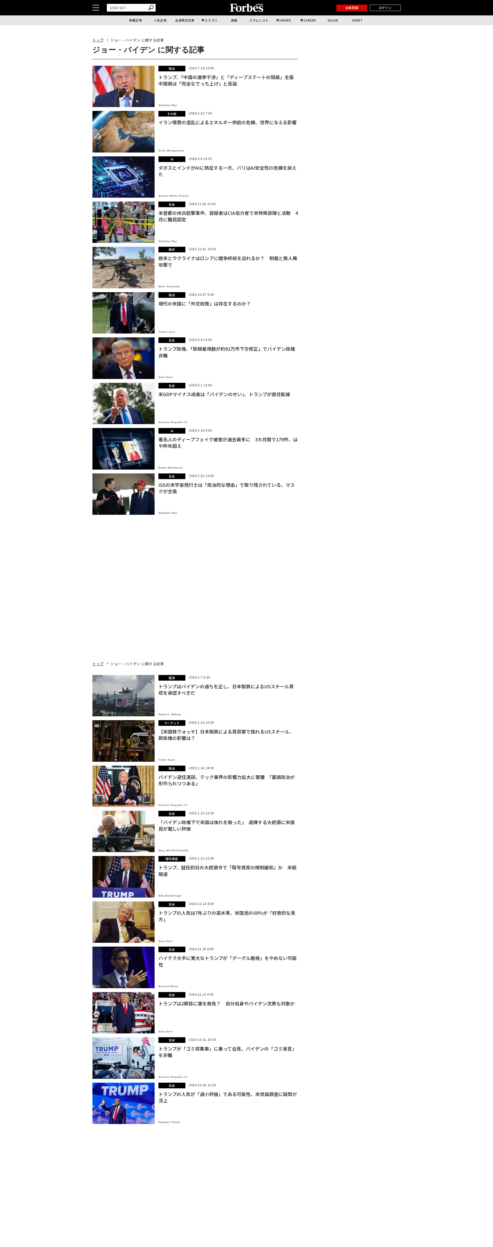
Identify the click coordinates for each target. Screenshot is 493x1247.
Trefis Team (166, 759)
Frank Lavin (166, 331)
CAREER (310, 20)
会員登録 (351, 7)
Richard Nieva (168, 986)
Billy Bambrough (170, 895)
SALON (333, 20)
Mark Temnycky (169, 286)
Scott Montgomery (171, 150)
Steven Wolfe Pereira (173, 195)
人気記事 (160, 20)
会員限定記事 (185, 20)
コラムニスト (259, 20)
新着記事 (135, 20)
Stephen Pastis (169, 1122)
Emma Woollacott (170, 467)
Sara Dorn (165, 377)
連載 (234, 20)
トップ (98, 40)
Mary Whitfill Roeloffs (173, 850)
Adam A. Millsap (169, 714)
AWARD (285, 20)
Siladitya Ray (167, 105)
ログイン (385, 7)
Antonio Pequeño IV (172, 422)
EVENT (357, 20)
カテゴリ (211, 20)
